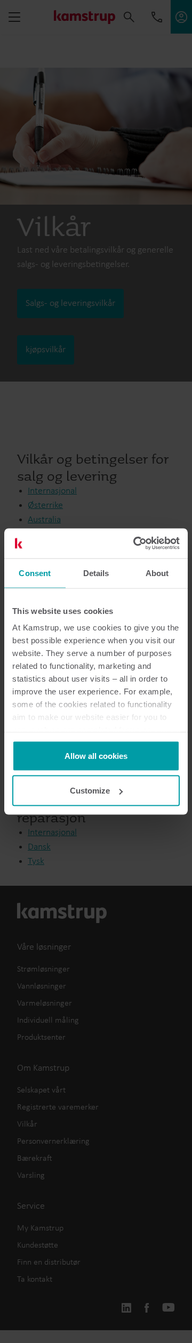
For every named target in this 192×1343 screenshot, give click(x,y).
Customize (90, 790)
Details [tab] (96, 572)
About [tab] (157, 572)
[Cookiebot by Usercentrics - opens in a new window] (135, 544)
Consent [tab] (35, 572)
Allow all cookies (96, 755)
